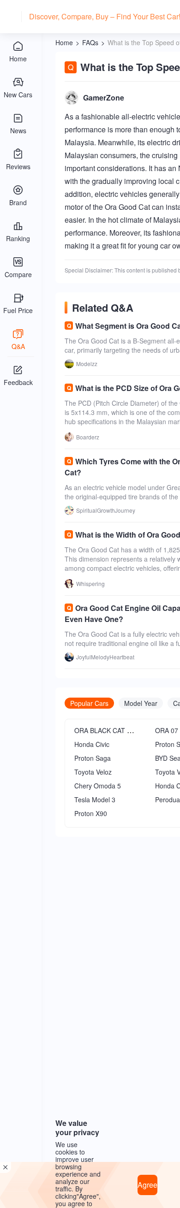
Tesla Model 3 (94, 799)
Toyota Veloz (93, 771)
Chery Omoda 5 (97, 785)
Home (64, 42)
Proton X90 (90, 813)
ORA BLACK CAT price (107, 730)
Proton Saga (92, 758)
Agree (147, 1184)
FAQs (90, 42)
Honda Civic (91, 744)
